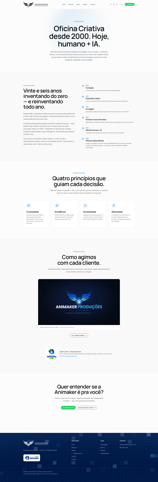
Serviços (70, 4)
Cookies (102, 450)
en (114, 4)
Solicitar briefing (69, 407)
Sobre (78, 4)
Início (63, 4)
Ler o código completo (78, 335)
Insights (85, 4)
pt (111, 4)
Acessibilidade (104, 453)
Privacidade (103, 444)
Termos (102, 447)
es (117, 4)
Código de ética (77, 453)
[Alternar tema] (121, 4)
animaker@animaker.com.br (128, 444)
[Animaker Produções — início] (35, 4)
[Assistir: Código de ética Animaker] (79, 302)
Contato (92, 4)
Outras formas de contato (85, 407)
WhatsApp (131, 4)
